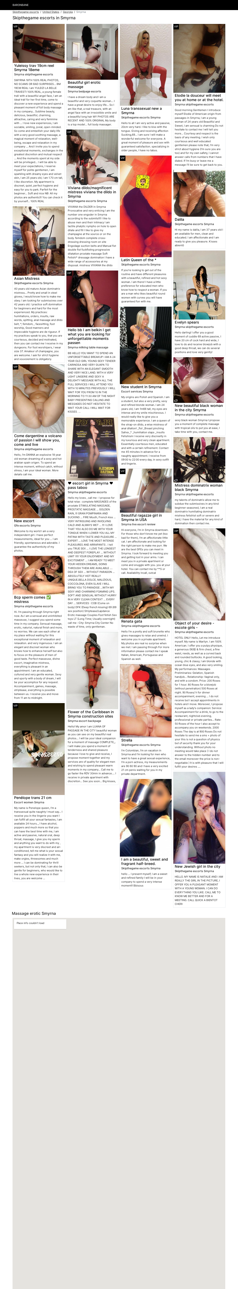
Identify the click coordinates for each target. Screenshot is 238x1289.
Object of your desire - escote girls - (194, 625)
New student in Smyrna (141, 387)
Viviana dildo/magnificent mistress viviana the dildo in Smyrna (92, 192)
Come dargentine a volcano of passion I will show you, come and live (38, 440)
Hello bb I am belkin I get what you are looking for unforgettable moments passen (89, 336)
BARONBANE (21, 5)
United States (51, 12)
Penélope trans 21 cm (32, 797)
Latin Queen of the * (138, 260)
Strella (126, 740)
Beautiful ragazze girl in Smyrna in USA (141, 517)
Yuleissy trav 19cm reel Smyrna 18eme (34, 67)
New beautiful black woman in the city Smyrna (199, 407)
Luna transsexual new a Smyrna (141, 110)
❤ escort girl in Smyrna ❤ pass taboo (90, 485)
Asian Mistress (27, 278)
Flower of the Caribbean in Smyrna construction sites (91, 714)
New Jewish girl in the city (197, 866)
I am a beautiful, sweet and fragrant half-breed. (144, 861)
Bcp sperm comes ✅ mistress (32, 599)
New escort (24, 521)
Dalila (179, 219)
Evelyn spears (187, 322)
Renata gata (131, 621)
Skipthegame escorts (26, 12)
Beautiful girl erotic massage (84, 84)
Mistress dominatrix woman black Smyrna (198, 487)
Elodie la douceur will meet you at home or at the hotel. (199, 97)
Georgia (68, 12)
